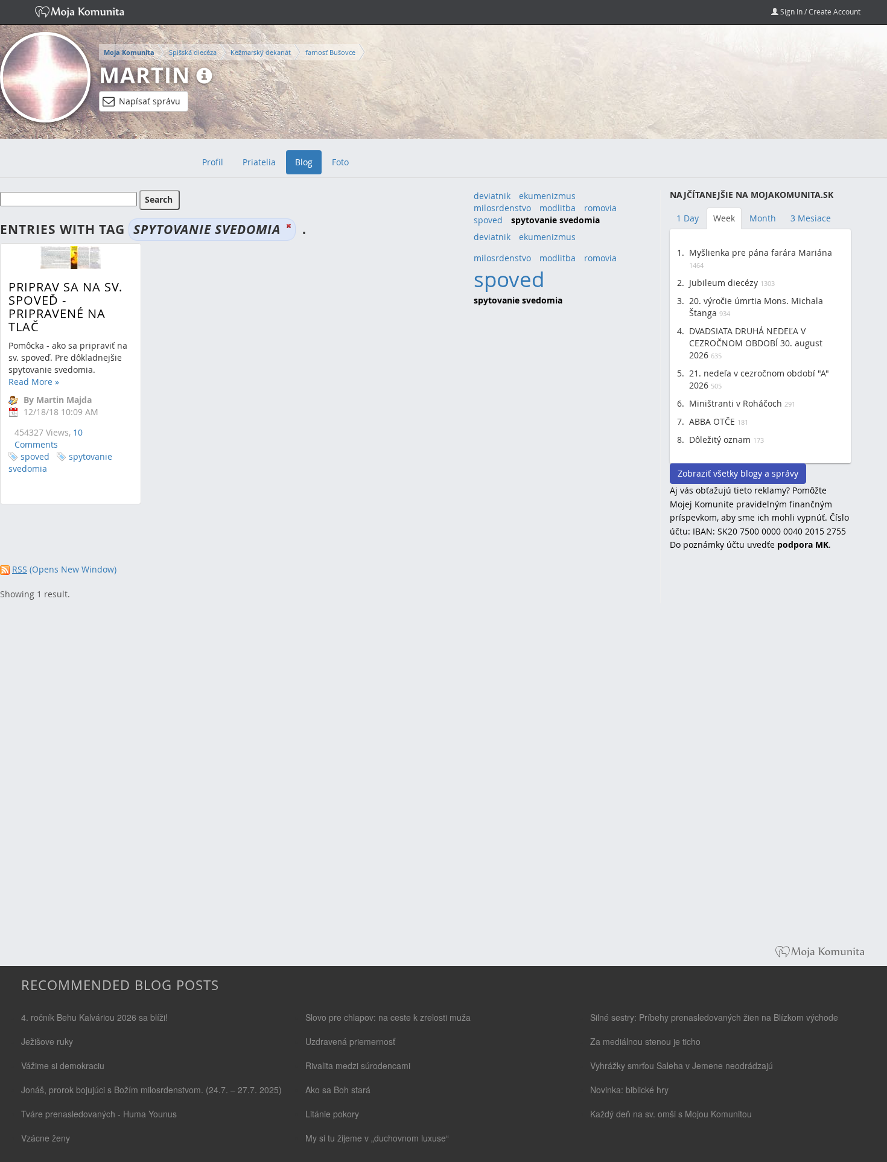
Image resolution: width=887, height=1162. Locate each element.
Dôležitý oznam (720, 439)
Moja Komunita (129, 52)
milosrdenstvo (502, 208)
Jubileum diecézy (723, 282)
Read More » (33, 381)
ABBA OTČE (712, 421)
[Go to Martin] (45, 77)
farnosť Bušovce (330, 52)
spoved (35, 456)
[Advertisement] (760, 757)
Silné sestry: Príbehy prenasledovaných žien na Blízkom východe (714, 1017)
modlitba (557, 208)
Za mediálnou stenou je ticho (645, 1041)
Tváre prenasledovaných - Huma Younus (99, 1114)
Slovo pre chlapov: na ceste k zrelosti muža (388, 1017)
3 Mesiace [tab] (810, 218)
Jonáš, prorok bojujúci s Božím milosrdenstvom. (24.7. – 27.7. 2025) (151, 1090)
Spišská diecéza (193, 52)
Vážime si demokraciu (62, 1065)
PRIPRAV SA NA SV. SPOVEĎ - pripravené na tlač (65, 307)
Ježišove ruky (47, 1041)
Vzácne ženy (45, 1138)
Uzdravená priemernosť (350, 1041)
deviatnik (492, 196)
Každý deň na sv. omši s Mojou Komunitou (671, 1114)
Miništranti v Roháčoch (735, 403)
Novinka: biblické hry (629, 1090)
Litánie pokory (332, 1114)
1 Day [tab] (687, 218)
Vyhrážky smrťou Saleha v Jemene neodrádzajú (681, 1065)
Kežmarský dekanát (260, 52)
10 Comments (48, 438)
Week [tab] (724, 218)
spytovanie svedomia (60, 462)
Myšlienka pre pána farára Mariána (760, 252)
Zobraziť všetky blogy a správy (738, 473)
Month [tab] (762, 218)
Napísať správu (149, 101)
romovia (600, 208)
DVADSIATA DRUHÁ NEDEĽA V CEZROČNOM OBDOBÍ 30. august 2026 (755, 343)
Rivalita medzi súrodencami (357, 1065)
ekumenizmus (547, 196)
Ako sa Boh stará (337, 1090)
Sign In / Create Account (819, 11)
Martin (144, 75)
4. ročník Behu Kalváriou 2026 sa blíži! (94, 1017)
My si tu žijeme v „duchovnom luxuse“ (377, 1138)
